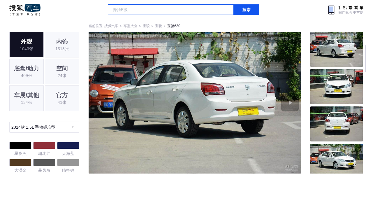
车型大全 (131, 26)
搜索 (246, 9)
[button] (142, 103)
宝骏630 (173, 26)
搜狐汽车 (25, 10)
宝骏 (146, 26)
